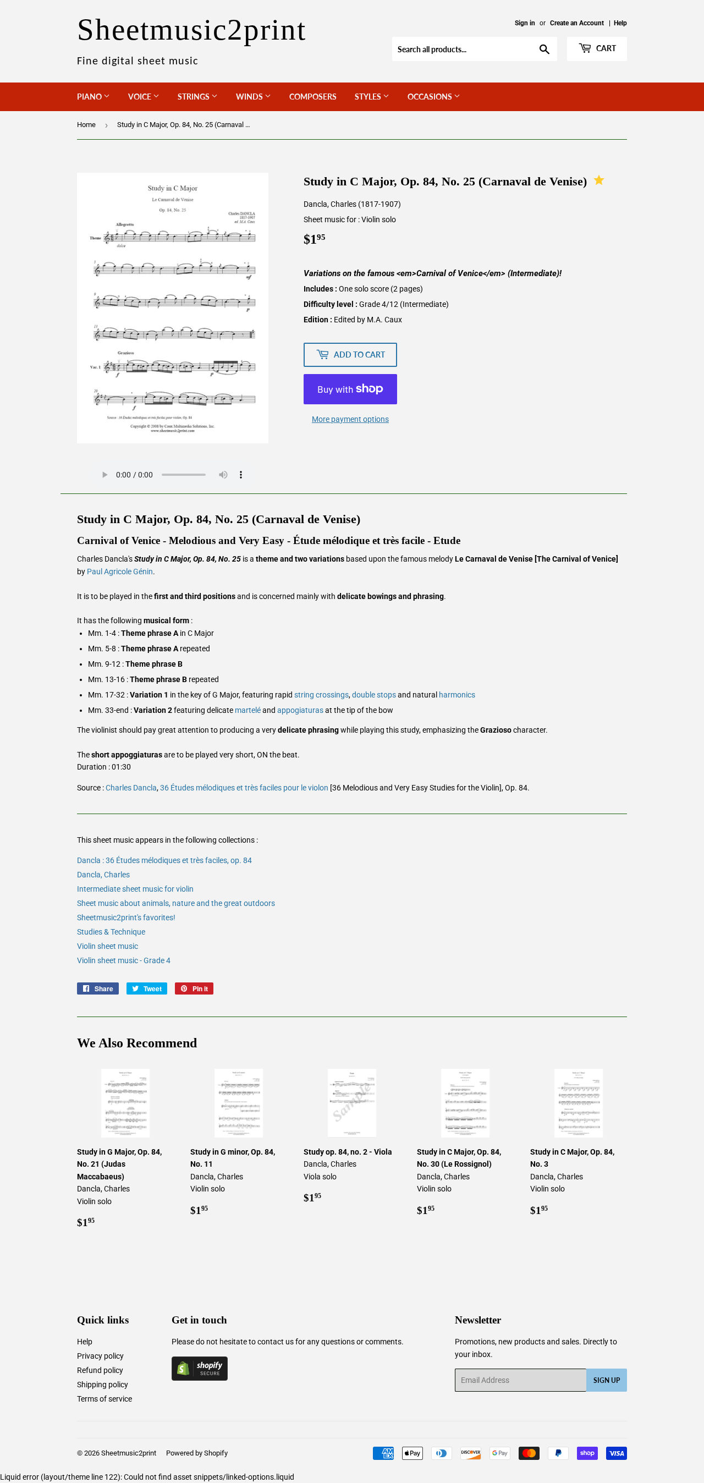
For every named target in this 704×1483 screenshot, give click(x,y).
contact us (275, 1341)
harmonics (457, 694)
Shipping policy (102, 1384)
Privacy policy (100, 1356)
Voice (140, 96)
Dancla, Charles (103, 874)
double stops (374, 694)
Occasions (431, 96)
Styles (369, 96)
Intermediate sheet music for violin (135, 889)
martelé (248, 710)
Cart (605, 48)
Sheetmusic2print (128, 1453)
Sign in (525, 23)
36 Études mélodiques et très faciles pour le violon (244, 787)
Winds (250, 96)
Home (86, 124)
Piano (90, 96)
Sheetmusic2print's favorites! (126, 917)
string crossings (321, 694)
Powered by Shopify (197, 1453)
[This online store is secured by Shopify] (200, 1378)
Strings (194, 96)
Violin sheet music (107, 946)
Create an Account (577, 23)
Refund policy (100, 1370)
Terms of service (104, 1398)
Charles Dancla (131, 787)
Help (620, 23)
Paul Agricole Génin (120, 571)
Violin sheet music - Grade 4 (123, 960)
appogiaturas (300, 710)
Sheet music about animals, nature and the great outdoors (176, 903)
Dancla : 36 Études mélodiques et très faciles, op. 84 (164, 860)
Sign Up (606, 1380)
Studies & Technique (111, 931)
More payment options (350, 419)
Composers (313, 96)
